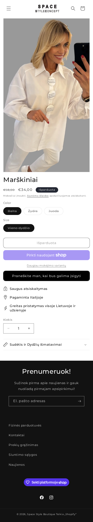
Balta (14, 212)
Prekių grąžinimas (23, 445)
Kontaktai (16, 435)
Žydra (35, 212)
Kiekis (7, 319)
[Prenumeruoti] (79, 401)
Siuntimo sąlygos (23, 455)
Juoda (56, 212)
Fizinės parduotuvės (25, 425)
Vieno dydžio (21, 229)
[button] (8, 8)
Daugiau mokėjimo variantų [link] (46, 265)
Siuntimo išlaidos (38, 195)
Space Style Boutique (41, 514)
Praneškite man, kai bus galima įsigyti (46, 276)
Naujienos (17, 465)
